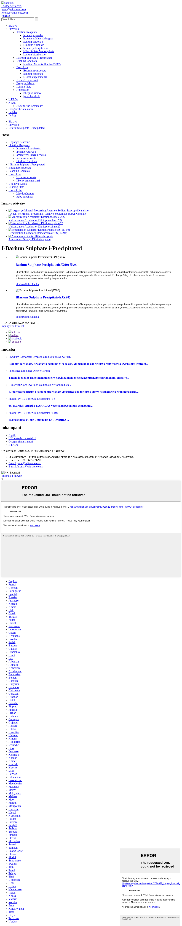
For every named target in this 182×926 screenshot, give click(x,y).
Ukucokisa (22, 67)
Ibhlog (12, 115)
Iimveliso (14, 28)
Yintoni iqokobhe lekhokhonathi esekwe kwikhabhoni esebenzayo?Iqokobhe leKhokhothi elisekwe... (69, 377)
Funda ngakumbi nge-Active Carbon (29, 370)
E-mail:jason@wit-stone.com (25, 463)
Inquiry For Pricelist (12, 326)
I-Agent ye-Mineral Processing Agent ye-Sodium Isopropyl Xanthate (47, 213)
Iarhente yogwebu (33, 35)
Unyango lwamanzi (27, 80)
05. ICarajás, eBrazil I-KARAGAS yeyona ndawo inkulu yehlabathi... (51, 405)
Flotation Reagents (26, 32)
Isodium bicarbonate (34, 54)
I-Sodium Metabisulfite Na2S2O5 (42, 64)
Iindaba (13, 112)
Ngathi (12, 102)
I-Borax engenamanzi (35, 76)
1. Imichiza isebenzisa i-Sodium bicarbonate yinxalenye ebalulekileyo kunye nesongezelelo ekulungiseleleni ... (73, 391)
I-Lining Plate (23, 86)
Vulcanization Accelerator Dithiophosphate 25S (35, 220)
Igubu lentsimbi (31, 96)
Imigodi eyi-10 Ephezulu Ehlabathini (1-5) (32, 398)
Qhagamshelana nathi (21, 109)
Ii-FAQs (13, 99)
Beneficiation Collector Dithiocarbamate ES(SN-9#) (38, 232)
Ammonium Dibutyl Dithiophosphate (29, 239)
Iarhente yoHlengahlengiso (38, 38)
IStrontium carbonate (34, 70)
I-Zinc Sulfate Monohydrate (38, 51)
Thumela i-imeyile (11, 475)
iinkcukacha (32, 284)
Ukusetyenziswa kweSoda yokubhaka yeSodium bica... (40, 384)
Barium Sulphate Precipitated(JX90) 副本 (46, 265)
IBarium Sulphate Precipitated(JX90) (43, 297)
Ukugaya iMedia (25, 83)
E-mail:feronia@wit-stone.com (26, 466)
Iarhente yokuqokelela (35, 48)
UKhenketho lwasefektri (29, 105)
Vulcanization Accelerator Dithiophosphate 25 (34, 226)
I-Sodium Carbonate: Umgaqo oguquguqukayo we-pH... (40, 356)
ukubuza (20, 284)
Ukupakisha (22, 89)
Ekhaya (13, 25)
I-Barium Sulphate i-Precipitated (34, 57)
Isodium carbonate (33, 41)
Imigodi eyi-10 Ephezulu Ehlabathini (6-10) (33, 412)
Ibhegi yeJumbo (32, 92)
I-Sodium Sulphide (33, 44)
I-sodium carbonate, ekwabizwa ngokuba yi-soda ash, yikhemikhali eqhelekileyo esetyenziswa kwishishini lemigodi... (78, 363)
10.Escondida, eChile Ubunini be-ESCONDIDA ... (39, 419)
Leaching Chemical (27, 60)
